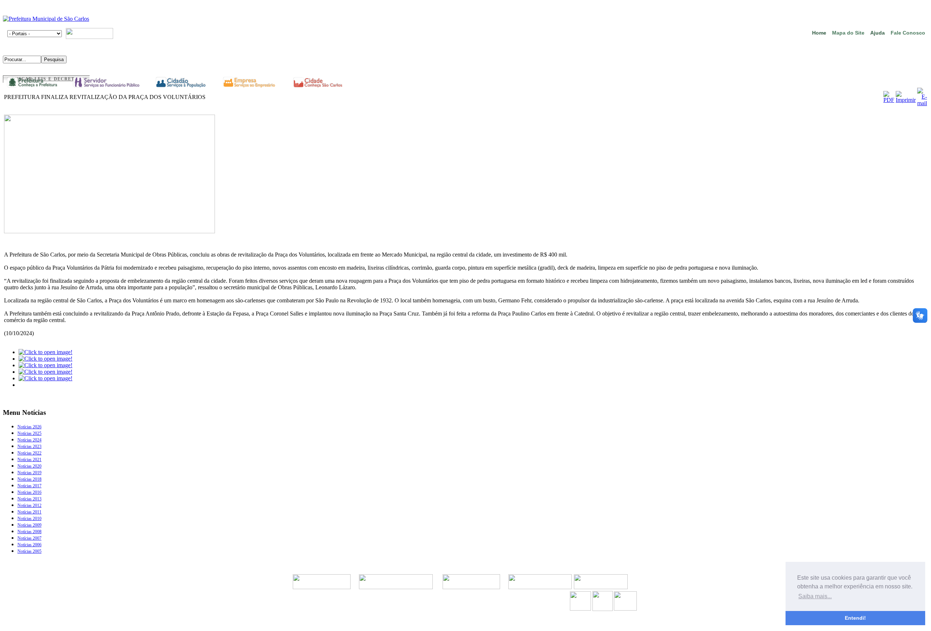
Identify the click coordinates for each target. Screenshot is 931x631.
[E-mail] (922, 103)
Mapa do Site (848, 33)
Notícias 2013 (29, 498)
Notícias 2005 (29, 551)
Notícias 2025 (29, 433)
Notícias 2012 (29, 505)
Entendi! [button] (855, 618)
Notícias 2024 (29, 440)
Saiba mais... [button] (815, 596)
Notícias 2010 (29, 518)
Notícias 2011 (29, 512)
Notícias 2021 (29, 459)
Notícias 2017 (29, 485)
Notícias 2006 (29, 544)
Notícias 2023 (29, 446)
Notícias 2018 (29, 479)
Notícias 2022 (29, 453)
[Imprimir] (906, 100)
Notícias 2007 (29, 538)
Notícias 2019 (29, 472)
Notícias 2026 (29, 426)
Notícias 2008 (29, 531)
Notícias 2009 (29, 525)
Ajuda (877, 33)
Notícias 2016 (29, 492)
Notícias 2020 (29, 466)
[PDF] (888, 100)
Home (819, 33)
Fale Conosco (908, 33)
